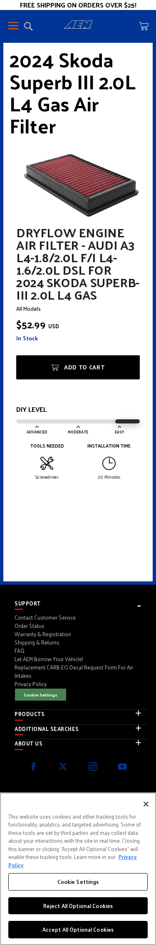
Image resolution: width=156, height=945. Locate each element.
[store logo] (78, 25)
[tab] (81, 603)
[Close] (146, 804)
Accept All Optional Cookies (78, 929)
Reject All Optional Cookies (78, 906)
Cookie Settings (40, 695)
